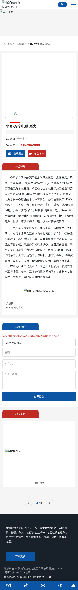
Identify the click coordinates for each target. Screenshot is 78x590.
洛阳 (28, 572)
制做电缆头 (39, 483)
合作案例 (21, 44)
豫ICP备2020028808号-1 (19, 576)
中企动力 (20, 572)
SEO (48, 576)
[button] (28, 502)
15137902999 (29, 145)
